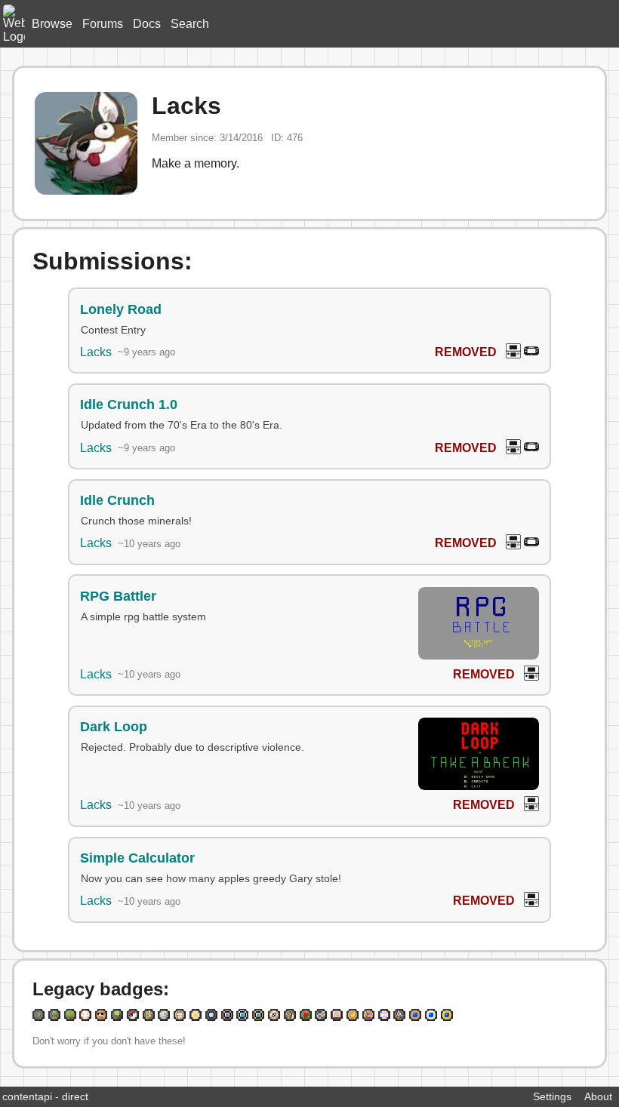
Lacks (96, 352)
